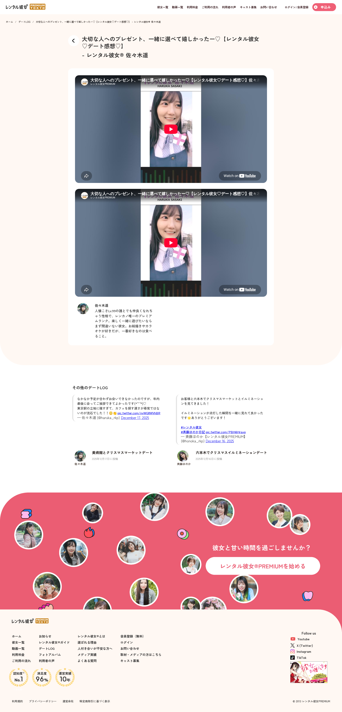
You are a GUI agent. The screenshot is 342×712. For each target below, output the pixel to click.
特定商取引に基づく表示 (95, 701)
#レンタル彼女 (191, 427)
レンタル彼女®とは (91, 636)
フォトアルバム (50, 654)
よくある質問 (87, 660)
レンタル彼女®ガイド (54, 642)
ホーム (9, 21)
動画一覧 (18, 648)
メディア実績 (87, 654)
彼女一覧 (18, 642)
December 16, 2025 (220, 440)
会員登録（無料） (133, 636)
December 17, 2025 (135, 417)
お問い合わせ (129, 648)
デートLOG (24, 21)
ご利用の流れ (21, 660)
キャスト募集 (129, 660)
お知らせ (45, 636)
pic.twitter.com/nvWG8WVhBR (139, 413)
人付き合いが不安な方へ (95, 648)
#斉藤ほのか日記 (193, 431)
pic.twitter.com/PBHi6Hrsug (226, 431)
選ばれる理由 (87, 642)
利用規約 (17, 701)
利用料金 (18, 654)
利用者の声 (47, 660)
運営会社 (68, 701)
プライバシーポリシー (43, 701)
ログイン (126, 642)
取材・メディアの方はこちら (141, 654)
